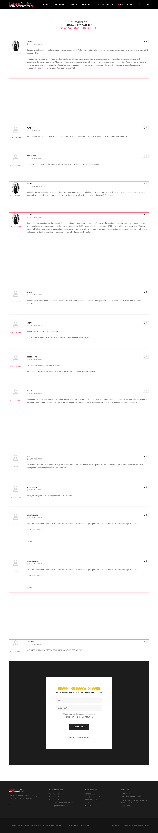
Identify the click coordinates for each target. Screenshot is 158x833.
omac (29, 292)
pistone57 (31, 156)
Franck (90, 794)
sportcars (32, 487)
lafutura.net (126, 806)
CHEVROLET (79, 22)
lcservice (31, 642)
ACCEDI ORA (79, 727)
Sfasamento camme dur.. (61, 803)
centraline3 (32, 515)
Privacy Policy (133, 825)
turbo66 (31, 128)
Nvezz (90, 806)
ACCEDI (74, 4)
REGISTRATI (87, 4)
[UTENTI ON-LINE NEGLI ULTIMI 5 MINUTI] (147, 4)
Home (45, 4)
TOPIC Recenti (59, 4)
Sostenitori (105, 4)
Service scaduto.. (58, 806)
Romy (29, 456)
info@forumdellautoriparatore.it (136, 800)
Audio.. (54, 794)
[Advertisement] (79, 102)
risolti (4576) (125, 4)
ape (89, 803)
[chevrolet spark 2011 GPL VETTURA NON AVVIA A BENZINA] (22, 4)
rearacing (94, 800)
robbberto (32, 357)
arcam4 (30, 323)
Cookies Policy (144, 825)
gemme (30, 41)
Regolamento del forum (118, 825)
